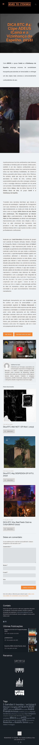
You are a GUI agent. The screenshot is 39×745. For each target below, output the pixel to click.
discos (18, 718)
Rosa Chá (31, 722)
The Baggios (11, 724)
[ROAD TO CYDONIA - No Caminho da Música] (19, 4)
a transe (21, 711)
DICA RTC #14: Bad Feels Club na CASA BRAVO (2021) (17, 523)
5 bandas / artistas (24, 704)
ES (24, 717)
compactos (5, 715)
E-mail (5, 572)
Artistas (14, 711)
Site (4, 579)
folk (33, 718)
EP (22, 717)
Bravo (16, 714)
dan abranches (18, 716)
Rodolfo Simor (21, 722)
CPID (23, 739)
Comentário (7, 546)
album (18, 709)
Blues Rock (12, 714)
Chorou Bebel (21, 714)
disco (13, 717)
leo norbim (18, 720)
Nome (5, 565)
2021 (5, 709)
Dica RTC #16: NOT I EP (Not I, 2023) (18, 427)
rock (13, 722)
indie (13, 720)
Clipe (26, 714)
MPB (24, 720)
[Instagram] (21, 742)
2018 (20, 706)
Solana (5, 724)
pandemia (31, 720)
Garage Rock (7, 720)
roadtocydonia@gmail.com (23, 612)
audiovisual (27, 711)
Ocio (27, 720)
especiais (29, 718)
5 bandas (8, 704)
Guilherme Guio (15, 364)
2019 (25, 706)
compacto (32, 713)
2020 (31, 706)
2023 (13, 709)
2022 (10, 709)
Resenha (7, 722)
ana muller (25, 709)
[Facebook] (18, 742)
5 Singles (14, 707)
